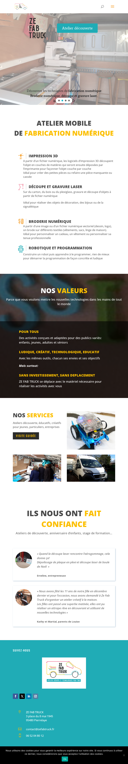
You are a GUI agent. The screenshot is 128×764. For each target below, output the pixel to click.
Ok (64, 759)
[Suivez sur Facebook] (15, 696)
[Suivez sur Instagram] (35, 696)
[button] (59, 100)
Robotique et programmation (60, 247)
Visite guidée (26, 436)
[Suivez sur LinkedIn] (29, 696)
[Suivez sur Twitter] (22, 696)
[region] (64, 59)
